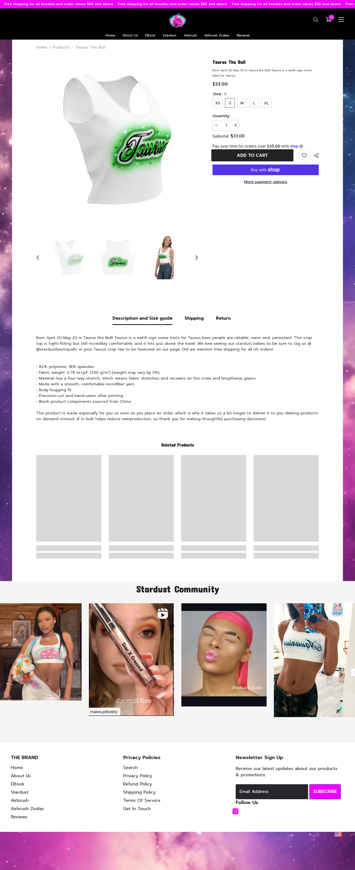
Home (41, 47)
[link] (304, 155)
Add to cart (253, 155)
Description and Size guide (142, 318)
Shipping (194, 318)
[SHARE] (314, 155)
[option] (117, 139)
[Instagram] (235, 811)
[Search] (316, 19)
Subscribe (325, 791)
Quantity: (222, 116)
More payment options (265, 182)
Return (223, 318)
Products (61, 47)
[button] (37, 257)
